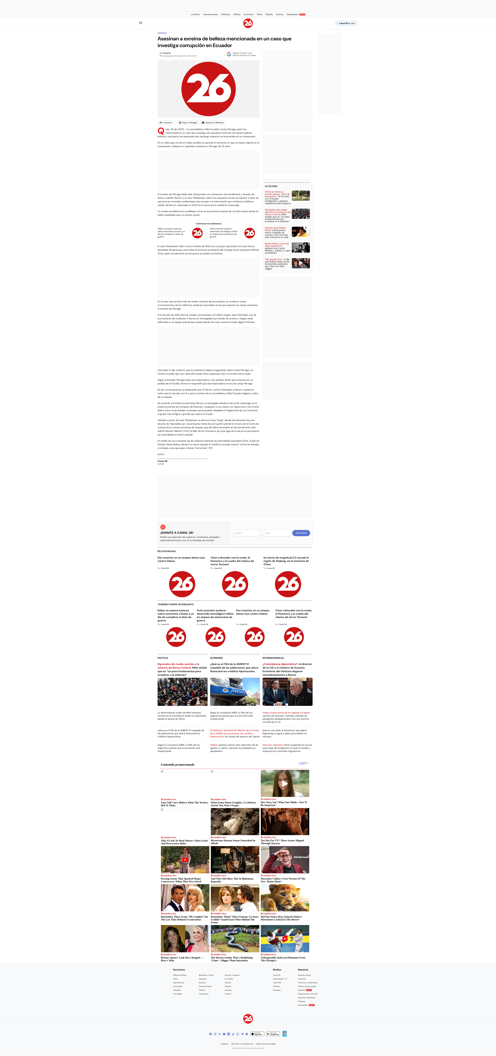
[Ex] (219, 1034)
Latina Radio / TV (280, 979)
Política (163, 658)
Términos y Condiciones (242, 1044)
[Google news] (246, 1034)
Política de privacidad (307, 986)
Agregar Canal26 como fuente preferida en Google (244, 54)
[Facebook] (210, 1034)
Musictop (277, 990)
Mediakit (304, 990)
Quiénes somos (304, 975)
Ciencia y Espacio (232, 975)
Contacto (302, 979)
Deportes (203, 979)
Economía (216, 658)
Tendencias (203, 994)
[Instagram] (215, 1034)
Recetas (228, 990)
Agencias (162, 33)
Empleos (301, 1001)
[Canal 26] (248, 1019)
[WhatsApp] (237, 1034)
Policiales (177, 990)
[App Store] (257, 1034)
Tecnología (177, 994)
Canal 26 (167, 53)
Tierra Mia (277, 982)
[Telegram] (242, 1034)
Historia (228, 982)
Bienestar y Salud (206, 975)
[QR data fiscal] (284, 1036)
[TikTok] (233, 1034)
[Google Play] (273, 1034)
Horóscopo (177, 986)
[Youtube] (224, 1034)
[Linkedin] (228, 1034)
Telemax (276, 986)
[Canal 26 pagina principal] (248, 27)
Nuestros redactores (306, 997)
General (202, 982)
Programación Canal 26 (307, 994)
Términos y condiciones (308, 982)
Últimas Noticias (179, 975)
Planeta (228, 986)
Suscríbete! (301, 533)
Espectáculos (178, 982)
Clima (175, 979)
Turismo (228, 994)
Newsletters (306, 1005)
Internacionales (273, 658)
